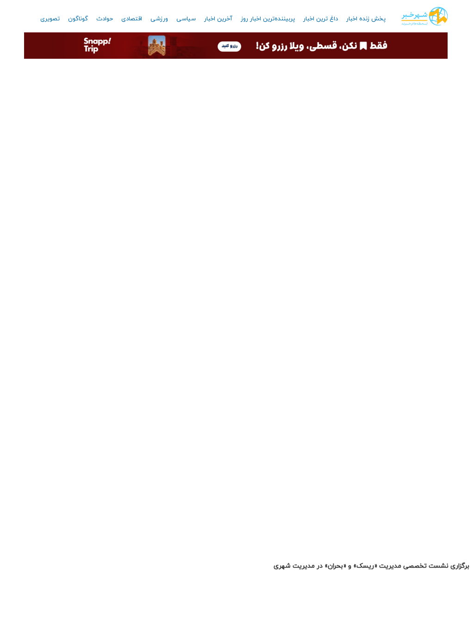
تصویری (50, 19)
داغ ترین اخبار (320, 19)
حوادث (104, 19)
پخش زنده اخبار (366, 19)
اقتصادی (131, 19)
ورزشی (159, 19)
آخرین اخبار (218, 19)
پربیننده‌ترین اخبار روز (268, 19)
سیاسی (186, 19)
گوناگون (78, 19)
